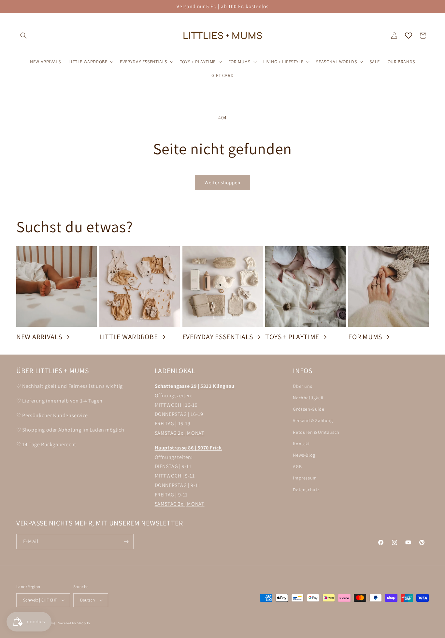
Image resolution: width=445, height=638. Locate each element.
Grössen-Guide (308, 409)
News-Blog (304, 455)
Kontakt (301, 444)
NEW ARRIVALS (39, 336)
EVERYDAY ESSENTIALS (217, 336)
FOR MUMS (365, 336)
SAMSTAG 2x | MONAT (180, 433)
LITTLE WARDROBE (128, 336)
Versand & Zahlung (313, 420)
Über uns (302, 386)
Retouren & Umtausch (316, 432)
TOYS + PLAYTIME (292, 336)
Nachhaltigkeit (308, 398)
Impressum (305, 478)
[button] (23, 35)
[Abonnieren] (126, 541)
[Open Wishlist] (408, 35)
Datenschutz (306, 490)
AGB (297, 466)
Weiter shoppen (222, 182)
